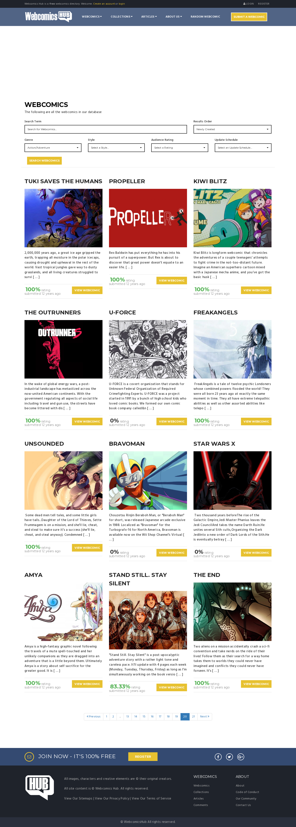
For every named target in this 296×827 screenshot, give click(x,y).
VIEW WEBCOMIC (87, 290)
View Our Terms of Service (151, 798)
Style (91, 140)
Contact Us (243, 805)
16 (152, 716)
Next (204, 716)
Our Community (246, 798)
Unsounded (44, 443)
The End (207, 574)
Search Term (32, 122)
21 (193, 716)
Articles (148, 17)
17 (160, 716)
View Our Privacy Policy (112, 798)
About (240, 785)
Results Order (203, 122)
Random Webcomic (205, 17)
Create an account (104, 4)
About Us (173, 17)
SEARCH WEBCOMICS (44, 160)
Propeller (127, 181)
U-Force (122, 312)
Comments (201, 805)
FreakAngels (216, 312)
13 (127, 716)
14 (135, 716)
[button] (233, 129)
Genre (28, 140)
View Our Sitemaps (78, 798)
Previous (94, 716)
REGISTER (143, 757)
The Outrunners (52, 312)
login (122, 4)
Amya (33, 574)
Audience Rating (162, 140)
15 (144, 716)
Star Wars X (214, 443)
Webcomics (91, 17)
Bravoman (127, 443)
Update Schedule (226, 140)
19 (176, 716)
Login (249, 4)
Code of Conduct (247, 792)
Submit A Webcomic (249, 16)
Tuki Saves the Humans (63, 181)
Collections (121, 17)
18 (168, 716)
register (263, 4)
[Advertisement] (148, 67)
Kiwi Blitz (210, 181)
